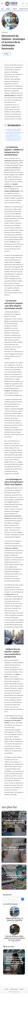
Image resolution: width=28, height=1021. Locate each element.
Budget (6, 53)
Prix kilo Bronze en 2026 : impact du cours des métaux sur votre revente (14, 938)
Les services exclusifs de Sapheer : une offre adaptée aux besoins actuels (14, 133)
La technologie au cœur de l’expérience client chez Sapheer (13, 136)
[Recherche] (23, 3)
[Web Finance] (11, 3)
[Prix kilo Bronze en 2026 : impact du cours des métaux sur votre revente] (14, 929)
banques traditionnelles (11, 191)
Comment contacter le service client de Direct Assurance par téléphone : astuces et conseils (14, 961)
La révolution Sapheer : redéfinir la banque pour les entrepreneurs (14, 129)
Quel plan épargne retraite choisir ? (14, 876)
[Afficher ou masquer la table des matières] (22, 125)
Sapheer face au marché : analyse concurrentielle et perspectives (13, 139)
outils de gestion (9, 95)
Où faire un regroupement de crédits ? (14, 849)
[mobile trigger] (3, 3)
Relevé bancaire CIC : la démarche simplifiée (14, 919)
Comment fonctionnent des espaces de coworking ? (14, 822)
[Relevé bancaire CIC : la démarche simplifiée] (14, 911)
